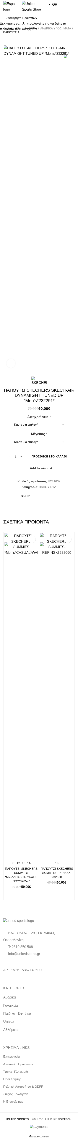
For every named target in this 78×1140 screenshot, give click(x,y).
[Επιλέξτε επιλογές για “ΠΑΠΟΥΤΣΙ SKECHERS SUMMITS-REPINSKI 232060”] (44, 853)
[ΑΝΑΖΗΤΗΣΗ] (69, 17)
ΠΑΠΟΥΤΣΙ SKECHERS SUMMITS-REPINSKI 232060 (57, 873)
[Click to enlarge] (10, 363)
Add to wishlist (32, 539)
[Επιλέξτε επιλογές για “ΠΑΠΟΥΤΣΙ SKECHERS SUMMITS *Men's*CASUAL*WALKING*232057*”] (9, 853)
